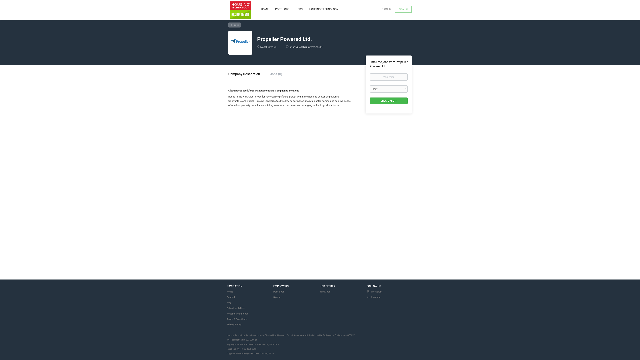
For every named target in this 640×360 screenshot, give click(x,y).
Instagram (376, 291)
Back (236, 25)
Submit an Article (236, 308)
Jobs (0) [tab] (276, 74)
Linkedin (375, 297)
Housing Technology (237, 313)
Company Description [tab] (244, 74)
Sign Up (403, 9)
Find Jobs (325, 291)
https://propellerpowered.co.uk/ (306, 47)
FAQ (229, 302)
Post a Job (278, 291)
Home (230, 291)
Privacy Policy (234, 324)
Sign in (386, 9)
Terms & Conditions (237, 319)
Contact (231, 297)
